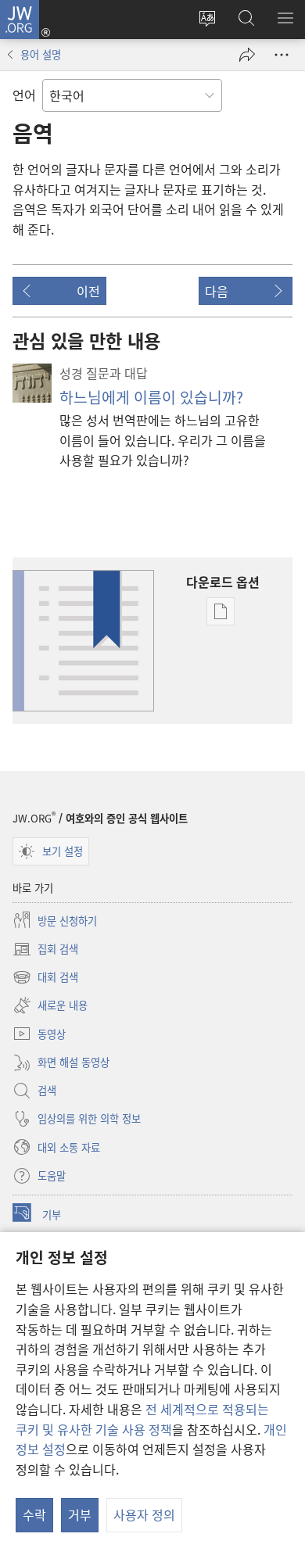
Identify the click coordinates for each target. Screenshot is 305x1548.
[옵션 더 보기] (281, 54)
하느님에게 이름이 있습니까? (151, 397)
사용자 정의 (144, 1514)
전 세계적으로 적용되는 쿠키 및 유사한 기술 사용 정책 (142, 1419)
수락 (34, 1514)
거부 (80, 1514)
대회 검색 (45, 978)
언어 (24, 94)
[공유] (247, 54)
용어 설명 (40, 54)
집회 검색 (45, 950)
